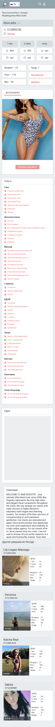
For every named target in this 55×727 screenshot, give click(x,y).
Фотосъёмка (12, 224)
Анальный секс (14, 194)
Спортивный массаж (16, 272)
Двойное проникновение (18, 205)
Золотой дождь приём (17, 397)
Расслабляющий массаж (18, 275)
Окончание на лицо (15, 385)
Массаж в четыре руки (17, 268)
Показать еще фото (27, 167)
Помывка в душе (14, 235)
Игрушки (11, 209)
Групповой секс (14, 202)
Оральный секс (14, 198)
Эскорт (10, 221)
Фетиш (10, 212)
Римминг (11, 242)
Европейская (37, 75)
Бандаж (10, 324)
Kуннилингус (12, 350)
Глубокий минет (14, 343)
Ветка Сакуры (13, 279)
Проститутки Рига (10, 13)
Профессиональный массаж (19, 250)
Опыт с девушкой (15, 340)
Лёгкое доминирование (17, 306)
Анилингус (11, 354)
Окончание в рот (14, 378)
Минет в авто (13, 347)
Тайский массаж (14, 261)
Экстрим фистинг (15, 370)
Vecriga (23, 13)
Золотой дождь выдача (17, 394)
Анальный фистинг (15, 366)
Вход (45, 3)
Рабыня (10, 314)
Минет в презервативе (17, 336)
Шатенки (35, 82)
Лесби (10, 294)
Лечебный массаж (15, 265)
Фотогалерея (13, 93)
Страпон (11, 317)
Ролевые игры (13, 321)
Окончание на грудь (15, 382)
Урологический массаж (17, 258)
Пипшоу (10, 238)
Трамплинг (11, 328)
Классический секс (15, 191)
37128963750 (14, 29)
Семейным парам (14, 231)
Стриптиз (11, 287)
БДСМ (10, 310)
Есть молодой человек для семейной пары (26, 228)
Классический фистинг (17, 362)
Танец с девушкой (15, 291)
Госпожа (11, 303)
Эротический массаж (16, 254)
